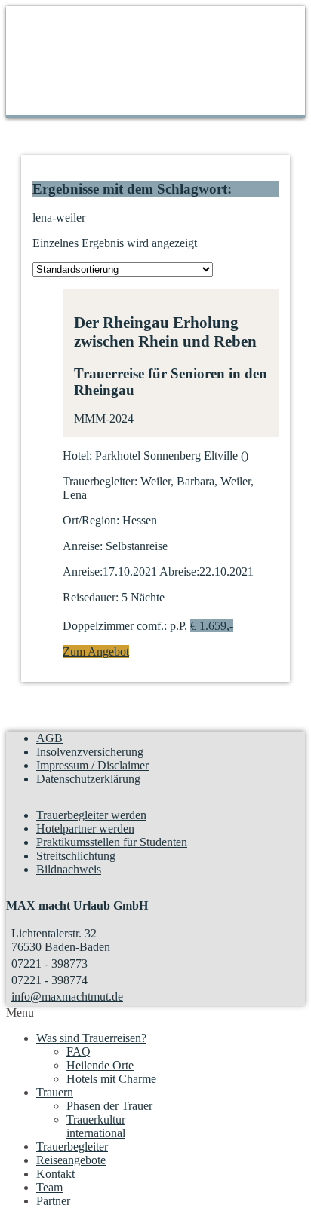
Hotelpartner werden (85, 828)
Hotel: (77, 455)
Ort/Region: (91, 520)
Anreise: (83, 546)
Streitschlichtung (75, 855)
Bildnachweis (68, 869)
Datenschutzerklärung (88, 778)
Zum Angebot (96, 651)
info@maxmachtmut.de (67, 996)
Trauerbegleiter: (100, 481)
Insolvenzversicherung (89, 751)
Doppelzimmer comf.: (115, 625)
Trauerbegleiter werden (91, 815)
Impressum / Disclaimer (92, 765)
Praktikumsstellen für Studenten (111, 842)
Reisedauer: (91, 597)
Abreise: (179, 571)
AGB (49, 738)
